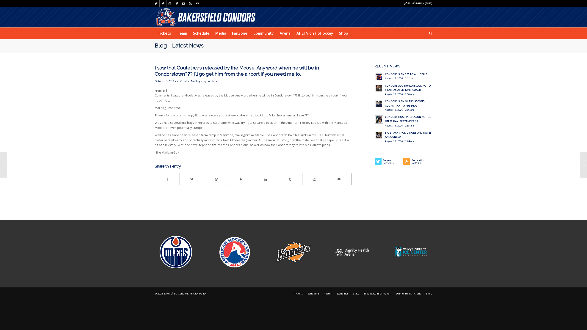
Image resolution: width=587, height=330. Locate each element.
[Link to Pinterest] (176, 3)
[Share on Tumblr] (290, 179)
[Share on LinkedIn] (265, 179)
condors (212, 81)
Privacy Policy (198, 293)
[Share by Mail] (339, 179)
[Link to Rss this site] (190, 3)
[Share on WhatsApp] (216, 179)
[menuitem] (164, 33)
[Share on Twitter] (192, 179)
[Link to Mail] (197, 3)
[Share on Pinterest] (241, 179)
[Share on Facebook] (167, 179)
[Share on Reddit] (314, 179)
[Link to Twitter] (156, 3)
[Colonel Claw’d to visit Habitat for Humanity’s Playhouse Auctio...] (3, 165)
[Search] (429, 33)
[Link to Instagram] (169, 3)
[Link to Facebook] (163, 3)
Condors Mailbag (190, 81)
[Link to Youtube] (183, 3)
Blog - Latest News (179, 45)
